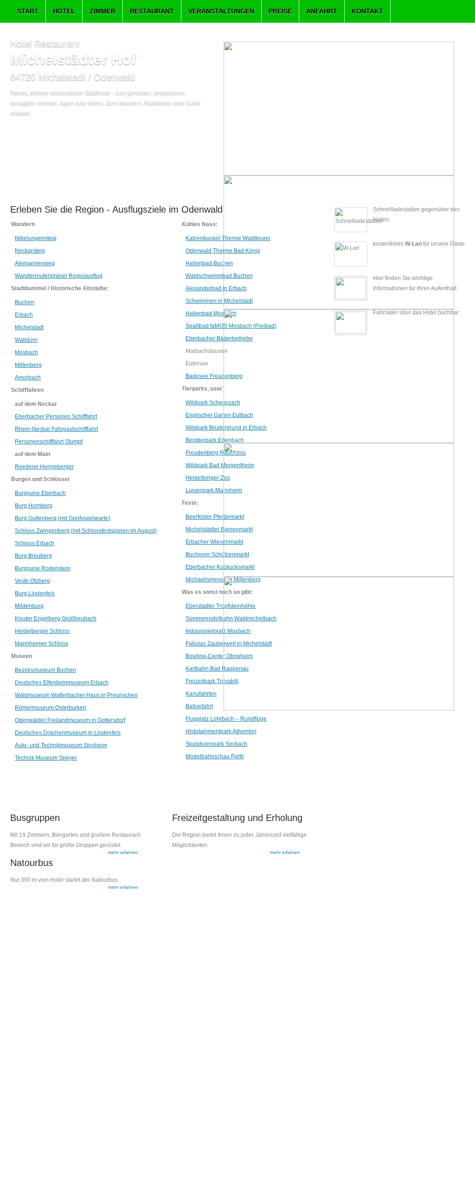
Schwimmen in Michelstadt (219, 301)
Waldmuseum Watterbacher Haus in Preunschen (76, 695)
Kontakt (367, 11)
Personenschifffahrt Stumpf (49, 441)
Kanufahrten (201, 693)
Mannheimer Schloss (41, 643)
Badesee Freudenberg (214, 376)
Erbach (24, 315)
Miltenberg (28, 365)
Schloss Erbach (34, 543)
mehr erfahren (123, 852)
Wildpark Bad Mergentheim (220, 465)
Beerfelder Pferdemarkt (215, 517)
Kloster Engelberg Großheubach (55, 618)
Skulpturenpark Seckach (216, 744)
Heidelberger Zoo (208, 478)
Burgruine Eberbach (40, 493)
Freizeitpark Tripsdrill (212, 681)
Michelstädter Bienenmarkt (219, 529)
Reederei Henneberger (44, 466)
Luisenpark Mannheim (214, 490)
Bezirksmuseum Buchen (45, 670)
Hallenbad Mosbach (211, 313)
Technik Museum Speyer (46, 758)
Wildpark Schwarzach (213, 402)
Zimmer (103, 11)
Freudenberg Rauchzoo (216, 452)
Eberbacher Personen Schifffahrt (56, 416)
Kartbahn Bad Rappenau (217, 668)
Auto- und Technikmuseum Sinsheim (61, 745)
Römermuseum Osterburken (50, 707)
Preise (280, 11)
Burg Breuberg (33, 556)
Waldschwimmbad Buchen (219, 276)
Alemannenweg (35, 263)
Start (28, 11)
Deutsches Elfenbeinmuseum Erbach (62, 682)
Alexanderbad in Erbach (216, 288)
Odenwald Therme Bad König (223, 251)
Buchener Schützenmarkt (217, 554)
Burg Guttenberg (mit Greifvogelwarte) (62, 518)
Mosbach (26, 352)
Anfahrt (321, 11)
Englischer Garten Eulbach (219, 415)
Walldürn (26, 340)
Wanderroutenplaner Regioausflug (59, 276)
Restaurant (152, 11)
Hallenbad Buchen (209, 263)
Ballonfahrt (199, 706)
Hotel (64, 11)
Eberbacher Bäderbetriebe (219, 338)
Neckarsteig (30, 251)
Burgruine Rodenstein (43, 568)
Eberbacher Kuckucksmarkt (220, 567)
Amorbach (28, 377)
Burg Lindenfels (35, 593)
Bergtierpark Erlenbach (215, 440)
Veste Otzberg (32, 581)
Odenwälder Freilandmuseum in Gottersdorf (70, 720)
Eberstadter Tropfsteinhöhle (221, 606)
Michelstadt (29, 327)
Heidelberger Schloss (42, 631)
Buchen (24, 302)
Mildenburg (29, 606)
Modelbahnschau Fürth (215, 756)
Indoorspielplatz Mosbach (218, 631)
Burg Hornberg (33, 505)
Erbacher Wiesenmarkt (214, 542)
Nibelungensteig (36, 238)
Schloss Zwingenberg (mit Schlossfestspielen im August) (86, 531)
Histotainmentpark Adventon (221, 731)
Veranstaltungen (221, 11)
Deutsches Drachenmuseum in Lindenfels (68, 733)
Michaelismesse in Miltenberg (223, 579)
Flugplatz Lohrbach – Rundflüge (226, 719)
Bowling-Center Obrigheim (219, 656)
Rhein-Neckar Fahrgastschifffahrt (56, 429)
